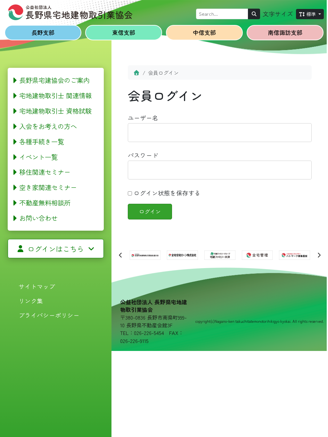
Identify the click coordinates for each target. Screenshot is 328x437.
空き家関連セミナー (48, 187)
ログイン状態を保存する (166, 192)
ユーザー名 (143, 117)
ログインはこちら (56, 248)
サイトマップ (37, 286)
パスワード (143, 155)
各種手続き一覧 (41, 141)
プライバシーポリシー (49, 315)
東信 (123, 32)
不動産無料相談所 (44, 202)
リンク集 (31, 300)
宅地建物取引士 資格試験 (55, 110)
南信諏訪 (285, 32)
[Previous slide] (121, 255)
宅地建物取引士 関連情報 (55, 95)
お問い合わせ (38, 218)
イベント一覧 (38, 157)
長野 (42, 32)
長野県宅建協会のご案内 (54, 80)
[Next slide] (319, 255)
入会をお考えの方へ (48, 126)
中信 (204, 32)
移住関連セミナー (44, 172)
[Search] (254, 14)
